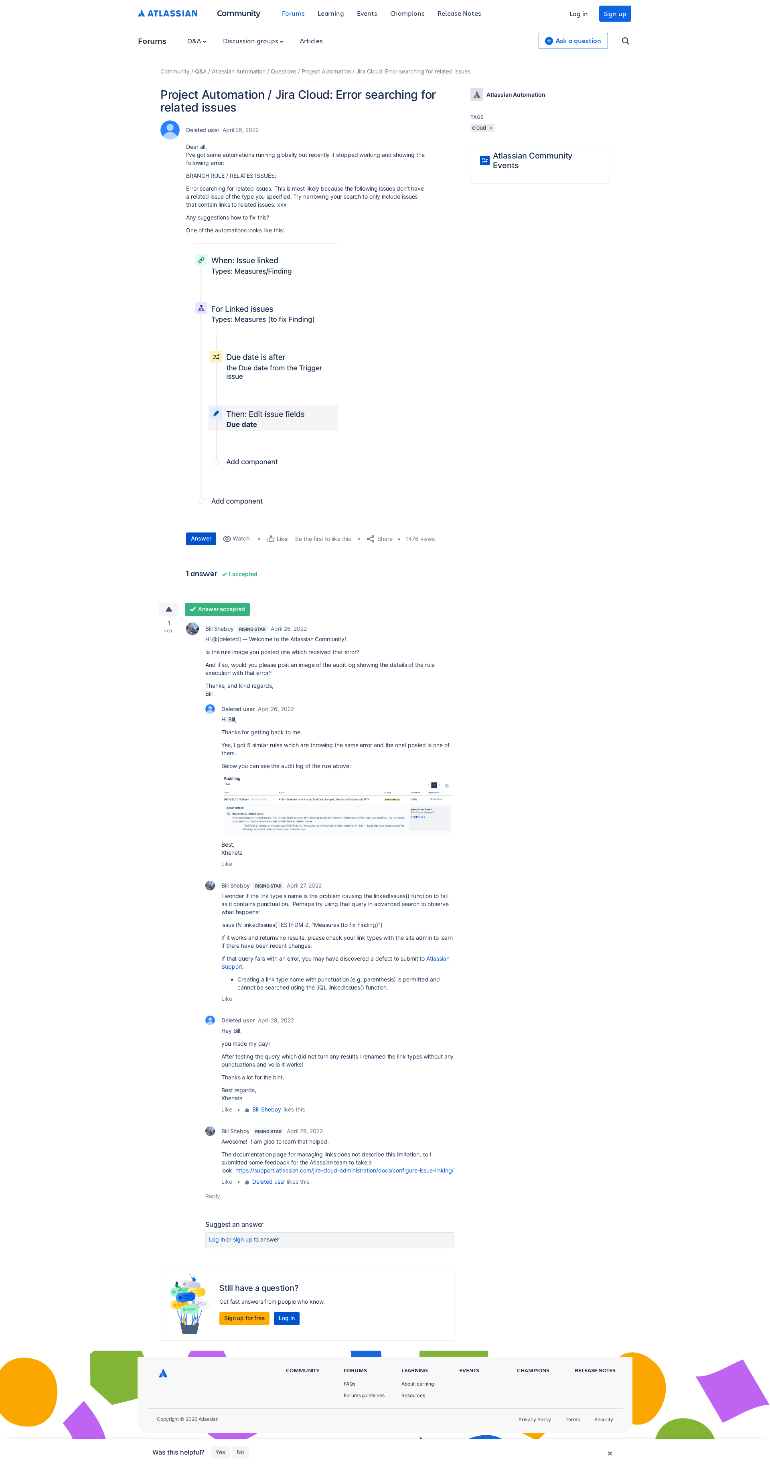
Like (226, 863)
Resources (413, 1395)
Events (367, 13)
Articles (311, 41)
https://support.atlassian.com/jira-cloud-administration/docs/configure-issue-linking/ (344, 1170)
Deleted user (268, 1181)
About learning (417, 1384)
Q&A (195, 41)
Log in (578, 13)
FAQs (349, 1384)
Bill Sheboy (219, 628)
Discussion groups (251, 41)
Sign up (615, 13)
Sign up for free (244, 1318)
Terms (572, 1419)
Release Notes (459, 13)
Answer (201, 538)
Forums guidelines (364, 1395)
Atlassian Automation (238, 71)
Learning (331, 13)
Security (603, 1419)
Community (239, 12)
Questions (283, 71)
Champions (407, 13)
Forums (293, 13)
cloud (479, 127)
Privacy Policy (535, 1419)
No (240, 1452)
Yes (220, 1452)
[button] (276, 381)
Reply (212, 1196)
